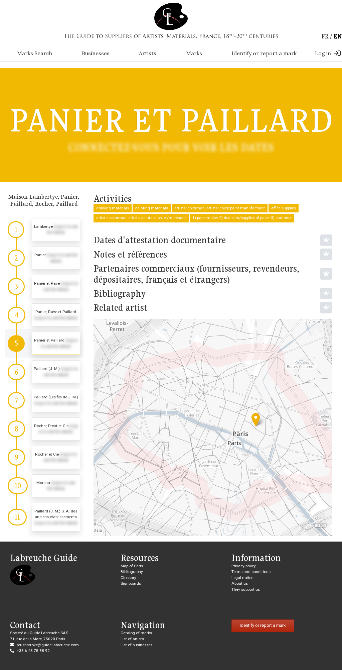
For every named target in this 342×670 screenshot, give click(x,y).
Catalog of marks (136, 633)
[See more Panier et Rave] (44, 286)
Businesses (96, 53)
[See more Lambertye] (44, 229)
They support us (245, 589)
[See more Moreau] (44, 486)
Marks (194, 53)
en (337, 36)
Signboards (131, 583)
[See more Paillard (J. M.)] (44, 372)
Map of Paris (132, 566)
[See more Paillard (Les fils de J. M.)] (44, 400)
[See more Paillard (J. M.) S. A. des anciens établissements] (44, 517)
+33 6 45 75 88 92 (33, 650)
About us (239, 583)
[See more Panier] (44, 258)
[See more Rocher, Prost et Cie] (44, 429)
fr (325, 36)
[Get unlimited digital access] (326, 240)
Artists (147, 53)
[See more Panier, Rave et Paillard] (44, 315)
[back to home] (171, 16)
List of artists (132, 639)
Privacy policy (243, 566)
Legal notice (242, 577)
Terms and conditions (251, 571)
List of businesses (136, 645)
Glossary (128, 577)
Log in (323, 53)
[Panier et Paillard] (255, 419)
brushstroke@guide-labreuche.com (48, 645)
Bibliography (132, 571)
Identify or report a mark (264, 53)
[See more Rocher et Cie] (44, 457)
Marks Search (34, 53)
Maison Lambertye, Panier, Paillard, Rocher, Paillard (43, 200)
